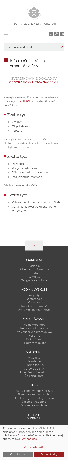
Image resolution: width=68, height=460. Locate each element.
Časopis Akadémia (34, 401)
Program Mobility (34, 343)
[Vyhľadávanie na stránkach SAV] (51, 33)
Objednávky (20, 126)
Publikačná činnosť (34, 306)
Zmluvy (17, 122)
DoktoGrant (34, 339)
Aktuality (34, 357)
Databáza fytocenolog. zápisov (34, 398)
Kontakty (34, 276)
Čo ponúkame (34, 376)
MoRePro (34, 335)
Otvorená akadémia (34, 405)
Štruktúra (34, 273)
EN (62, 33)
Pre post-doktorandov (34, 328)
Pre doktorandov (34, 324)
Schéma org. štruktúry (34, 269)
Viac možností (33, 447)
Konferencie (34, 299)
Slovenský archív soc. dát (34, 394)
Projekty (34, 295)
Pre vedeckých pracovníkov (34, 332)
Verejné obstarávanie (25, 168)
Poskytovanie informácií (27, 177)
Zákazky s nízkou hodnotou (30, 172)
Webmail (34, 418)
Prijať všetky (49, 454)
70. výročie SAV (34, 368)
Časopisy (34, 302)
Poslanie (34, 266)
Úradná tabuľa (34, 365)
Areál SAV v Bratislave (34, 372)
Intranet (34, 414)
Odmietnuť (17, 454)
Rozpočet (18, 163)
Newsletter (34, 361)
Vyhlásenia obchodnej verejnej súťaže (36, 202)
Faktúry (17, 130)
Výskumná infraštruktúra (34, 309)
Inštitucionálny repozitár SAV (34, 390)
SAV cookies (29, 439)
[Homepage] (34, 12)
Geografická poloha (34, 280)
